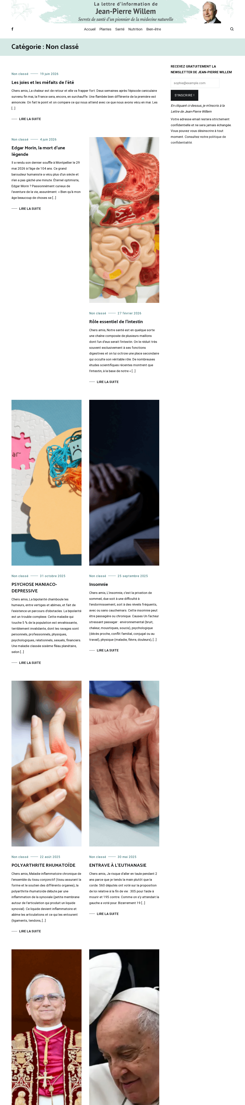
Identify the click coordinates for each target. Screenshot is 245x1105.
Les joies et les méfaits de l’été (42, 82)
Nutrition (135, 29)
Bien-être (153, 29)
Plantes (105, 29)
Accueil (90, 29)
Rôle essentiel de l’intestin (116, 322)
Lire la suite (30, 119)
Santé (119, 29)
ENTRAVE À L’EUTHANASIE (117, 865)
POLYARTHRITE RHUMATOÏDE (43, 865)
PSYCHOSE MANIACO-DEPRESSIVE (34, 588)
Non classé (20, 74)
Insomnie (98, 584)
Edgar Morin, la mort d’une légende (38, 151)
